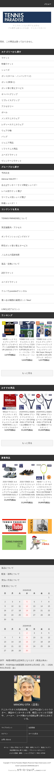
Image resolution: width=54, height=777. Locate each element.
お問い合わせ (6, 739)
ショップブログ (29, 753)
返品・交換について (10, 264)
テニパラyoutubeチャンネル (14, 291)
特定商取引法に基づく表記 (18, 750)
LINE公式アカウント (10, 309)
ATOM (43, 753)
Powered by (12, 770)
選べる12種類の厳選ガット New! (16, 300)
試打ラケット (7, 273)
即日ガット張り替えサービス (14, 245)
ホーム (6, 747)
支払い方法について (17, 747)
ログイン (4, 733)
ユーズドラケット (9, 282)
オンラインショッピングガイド (15, 236)
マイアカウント (7, 727)
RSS (38, 753)
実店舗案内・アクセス (11, 227)
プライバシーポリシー (36, 750)
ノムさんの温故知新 (10, 255)
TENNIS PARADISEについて (14, 218)
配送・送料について (32, 747)
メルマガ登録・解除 (15, 753)
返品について (45, 747)
